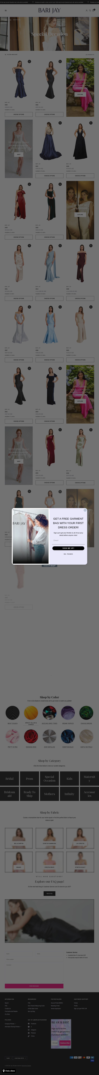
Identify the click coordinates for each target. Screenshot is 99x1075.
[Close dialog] (85, 510)
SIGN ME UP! (68, 548)
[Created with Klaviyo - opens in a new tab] (49, 566)
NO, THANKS (68, 554)
